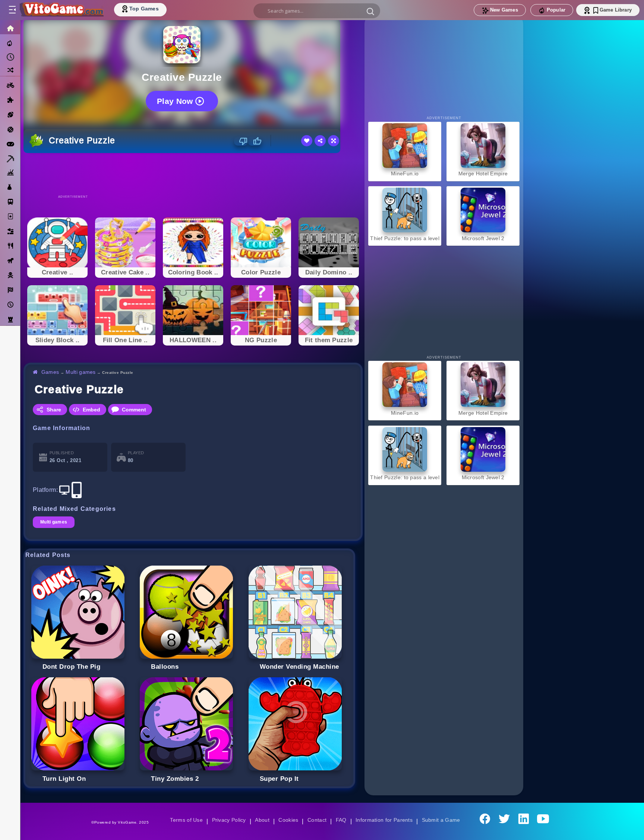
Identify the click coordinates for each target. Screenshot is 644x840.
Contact (316, 820)
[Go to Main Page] (61, 10)
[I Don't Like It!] (241, 141)
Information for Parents (385, 820)
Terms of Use (184, 820)
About (261, 820)
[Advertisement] (193, 173)
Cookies (288, 820)
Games (50, 372)
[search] (316, 10)
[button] (370, 11)
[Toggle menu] (12, 10)
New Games (504, 10)
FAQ (341, 820)
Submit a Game (443, 820)
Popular (556, 10)
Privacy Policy (227, 820)
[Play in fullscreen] (333, 140)
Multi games (81, 372)
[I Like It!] (255, 141)
